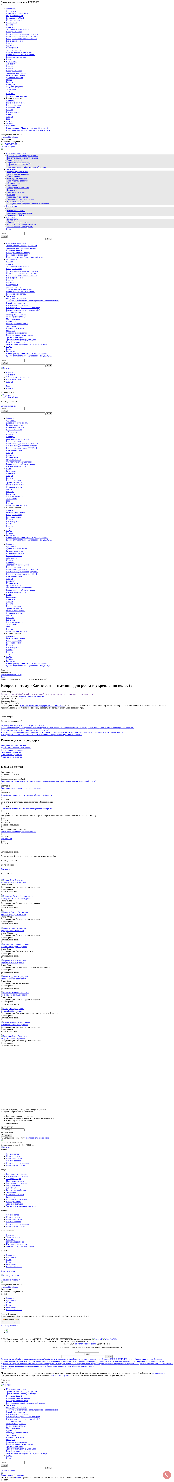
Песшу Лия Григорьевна (11, 1011)
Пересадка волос (13, 1201)
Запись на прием (8, 146)
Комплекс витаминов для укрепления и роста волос (42, 705)
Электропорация (13, 1179)
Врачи (8, 59)
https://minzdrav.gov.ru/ (60, 1375)
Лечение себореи (13, 1161)
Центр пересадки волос (16, 153)
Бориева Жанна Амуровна (12, 963)
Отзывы (9, 123)
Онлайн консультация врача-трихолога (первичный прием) (26, 795)
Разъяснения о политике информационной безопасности (55, 1361)
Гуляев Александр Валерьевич (14, 947)
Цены (8, 229)
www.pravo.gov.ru (158, 1373)
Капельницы (11, 206)
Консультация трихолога (16, 1174)
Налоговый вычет (14, 1266)
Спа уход (10, 1235)
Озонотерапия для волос (11, 754)
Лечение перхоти (13, 1156)
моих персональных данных (36, 1138)
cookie (18, 1477)
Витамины (10, 1239)
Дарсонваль (11, 1188)
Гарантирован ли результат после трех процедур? (22, 725)
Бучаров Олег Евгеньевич (12, 930)
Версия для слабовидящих (12, 1475)
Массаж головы (13, 1185)
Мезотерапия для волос (11, 752)
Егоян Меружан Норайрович (13, 979)
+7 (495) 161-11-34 (11, 1275)
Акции (9, 121)
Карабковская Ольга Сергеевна (14, 1025)
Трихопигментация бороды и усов (21, 1206)
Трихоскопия (6, 838)
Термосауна (11, 1192)
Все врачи (5, 869)
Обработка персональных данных (21, 1246)
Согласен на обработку (26, 1138)
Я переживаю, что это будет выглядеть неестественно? (25, 730)
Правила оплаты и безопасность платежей (75, 1366)
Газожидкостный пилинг (17, 1190)
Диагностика (11, 217)
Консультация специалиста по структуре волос (21, 788)
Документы (11, 1257)
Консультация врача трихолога (14, 745)
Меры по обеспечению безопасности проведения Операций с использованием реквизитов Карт (53, 1364)
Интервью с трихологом (16, 1244)
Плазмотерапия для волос (12, 750)
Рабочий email (7, 1132)
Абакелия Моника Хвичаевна (14, 995)
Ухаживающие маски (15, 1242)
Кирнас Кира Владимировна (13, 882)
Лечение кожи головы (15, 1165)
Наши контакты (8, 1271)
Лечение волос (12, 1154)
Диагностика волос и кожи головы (16, 748)
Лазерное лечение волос (11, 757)
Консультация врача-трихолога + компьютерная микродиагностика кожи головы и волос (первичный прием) (48, 781)
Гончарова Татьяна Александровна (16, 898)
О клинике (11, 9)
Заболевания (11, 22)
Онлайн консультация (10, 1280)
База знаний (11, 61)
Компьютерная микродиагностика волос (18, 832)
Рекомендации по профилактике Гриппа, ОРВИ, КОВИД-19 (99, 1359)
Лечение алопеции (14, 1158)
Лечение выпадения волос (17, 1163)
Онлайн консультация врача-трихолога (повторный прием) (26, 809)
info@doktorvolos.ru (9, 137)
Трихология (11, 169)
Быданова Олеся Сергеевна (13, 1038)
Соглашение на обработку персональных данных (22, 1359)
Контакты (10, 126)
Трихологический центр (85, 1344)
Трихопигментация (14, 1204)
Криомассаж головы (15, 1195)
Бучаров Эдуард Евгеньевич (31, 696)
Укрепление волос (14, 1237)
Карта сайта (6, 1368)
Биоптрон (10, 1197)
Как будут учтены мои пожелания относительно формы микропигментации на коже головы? (41, 734)
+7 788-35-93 (11, 144)
